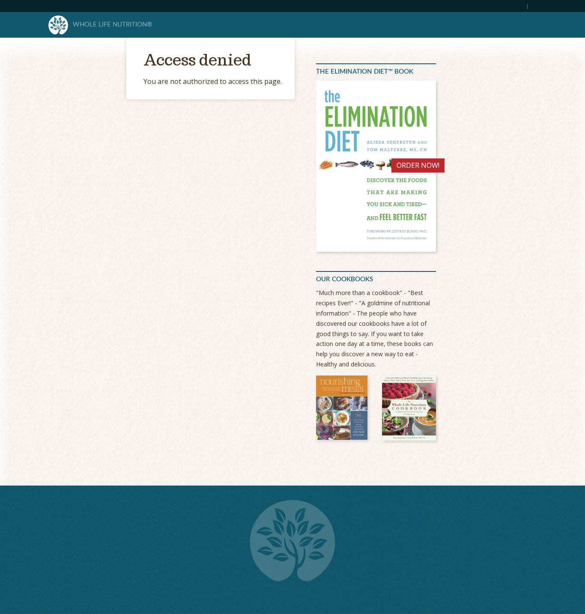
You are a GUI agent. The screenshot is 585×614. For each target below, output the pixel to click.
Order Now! (418, 165)
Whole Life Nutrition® (112, 24)
